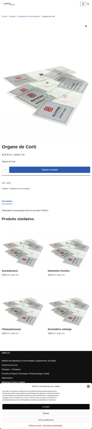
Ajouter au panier (50, 170)
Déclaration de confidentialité (52, 425)
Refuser (46, 413)
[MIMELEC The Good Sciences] (9, 4)
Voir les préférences (46, 420)
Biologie (13, 16)
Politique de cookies (35, 425)
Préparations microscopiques (29, 16)
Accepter (46, 407)
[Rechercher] (88, 4)
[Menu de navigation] (83, 4)
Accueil (4, 16)
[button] (88, 386)
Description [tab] (7, 201)
